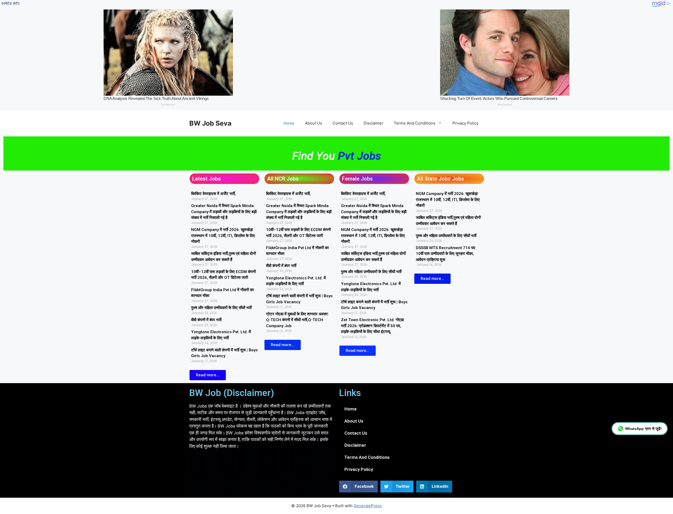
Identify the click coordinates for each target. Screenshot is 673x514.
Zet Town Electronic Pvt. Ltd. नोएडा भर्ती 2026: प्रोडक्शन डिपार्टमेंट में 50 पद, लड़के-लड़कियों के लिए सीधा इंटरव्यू (372, 325)
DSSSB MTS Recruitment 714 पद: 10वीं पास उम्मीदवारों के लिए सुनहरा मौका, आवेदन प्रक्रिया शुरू (446, 253)
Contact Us (343, 123)
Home (288, 123)
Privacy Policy (465, 123)
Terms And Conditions (414, 123)
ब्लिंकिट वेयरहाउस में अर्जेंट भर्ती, (213, 193)
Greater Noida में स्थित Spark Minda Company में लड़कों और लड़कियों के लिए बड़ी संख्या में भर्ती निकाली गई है (224, 211)
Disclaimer (373, 123)
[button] (358, 486)
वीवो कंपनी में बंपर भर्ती (206, 319)
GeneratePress (368, 505)
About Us (313, 123)
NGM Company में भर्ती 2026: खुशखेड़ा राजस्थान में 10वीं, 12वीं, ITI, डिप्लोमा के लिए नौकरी (223, 235)
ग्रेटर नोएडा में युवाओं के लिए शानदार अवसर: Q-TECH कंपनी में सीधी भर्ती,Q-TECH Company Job (297, 320)
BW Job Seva (210, 123)
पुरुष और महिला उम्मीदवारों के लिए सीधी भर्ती (221, 307)
